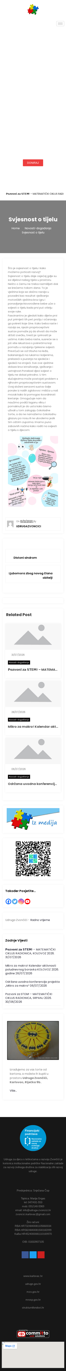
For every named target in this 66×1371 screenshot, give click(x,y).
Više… (13, 1091)
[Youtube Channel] (27, 901)
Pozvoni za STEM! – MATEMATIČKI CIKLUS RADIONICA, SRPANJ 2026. (28, 996)
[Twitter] (15, 901)
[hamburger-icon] (60, 23)
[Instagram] (21, 901)
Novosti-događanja (19, 662)
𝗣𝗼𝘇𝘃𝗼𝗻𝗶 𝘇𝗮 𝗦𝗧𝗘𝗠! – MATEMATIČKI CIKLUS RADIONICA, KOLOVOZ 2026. (30, 951)
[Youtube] (41, 1254)
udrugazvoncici (28, 526)
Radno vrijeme (40, 920)
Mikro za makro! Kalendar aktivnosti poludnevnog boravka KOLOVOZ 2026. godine (32, 969)
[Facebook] (8, 901)
